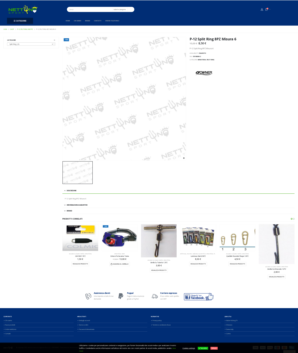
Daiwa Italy (229, 334)
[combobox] (31, 44)
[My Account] (262, 9)
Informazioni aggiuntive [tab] (77, 205)
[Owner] (204, 73)
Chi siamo (77, 21)
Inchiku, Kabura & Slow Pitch (157, 254)
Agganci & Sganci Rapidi (116, 260)
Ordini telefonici (112, 21)
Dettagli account (84, 325)
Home (68, 21)
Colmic (228, 339)
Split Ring (210, 60)
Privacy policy (157, 325)
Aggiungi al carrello (81, 264)
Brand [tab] (69, 211)
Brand (87, 21)
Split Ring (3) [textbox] (30, 44)
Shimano (229, 330)
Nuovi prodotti (10, 330)
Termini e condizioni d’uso (161, 330)
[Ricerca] (131, 9)
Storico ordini (83, 330)
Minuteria (202, 60)
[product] (119, 240)
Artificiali (144, 254)
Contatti (97, 21)
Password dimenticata (86, 334)
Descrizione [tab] (71, 190)
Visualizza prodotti (119, 270)
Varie (84, 254)
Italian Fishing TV (232, 325)
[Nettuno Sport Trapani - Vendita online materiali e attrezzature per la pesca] (23, 9)
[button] (292, 218)
